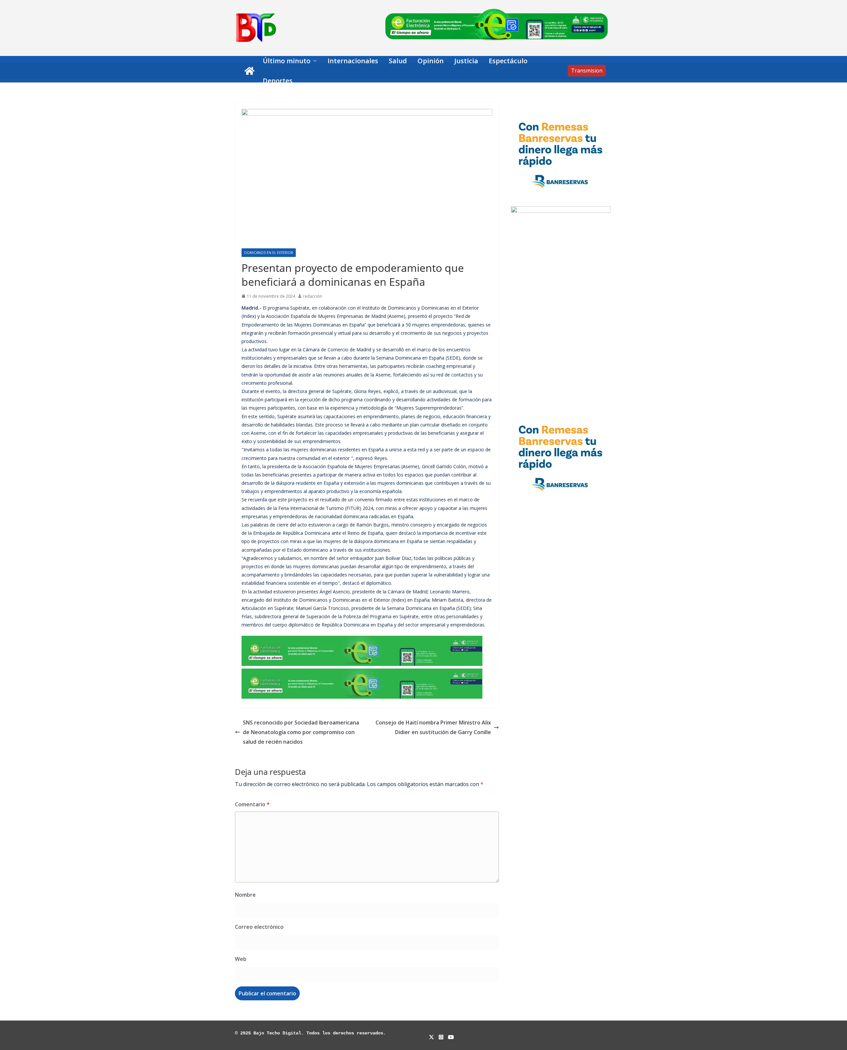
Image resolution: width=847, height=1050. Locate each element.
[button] (313, 61)
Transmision (586, 70)
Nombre (245, 894)
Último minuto (286, 60)
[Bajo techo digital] (249, 71)
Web (240, 959)
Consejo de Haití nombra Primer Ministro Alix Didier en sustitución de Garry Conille (433, 727)
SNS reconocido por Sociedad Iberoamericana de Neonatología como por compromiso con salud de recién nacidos (301, 732)
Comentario (252, 804)
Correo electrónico (259, 926)
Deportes (277, 80)
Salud (398, 60)
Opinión (431, 60)
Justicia (466, 60)
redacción (312, 296)
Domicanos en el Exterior (268, 252)
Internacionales (353, 60)
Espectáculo (508, 60)
